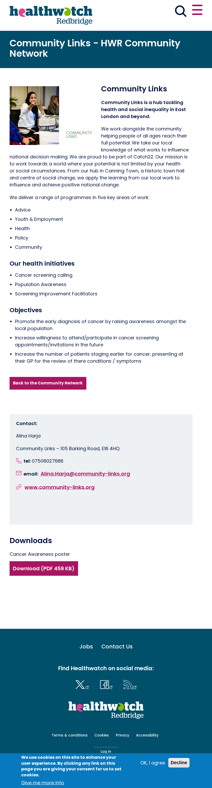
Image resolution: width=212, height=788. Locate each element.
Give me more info (42, 782)
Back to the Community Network (48, 383)
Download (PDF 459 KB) (43, 568)
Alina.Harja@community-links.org (85, 473)
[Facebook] (107, 684)
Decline (179, 762)
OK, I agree (152, 763)
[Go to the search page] (180, 12)
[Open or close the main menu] (197, 11)
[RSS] (130, 684)
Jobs (86, 646)
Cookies (101, 735)
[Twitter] (83, 684)
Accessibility (147, 735)
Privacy (122, 735)
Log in (106, 751)
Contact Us (117, 646)
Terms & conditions (70, 735)
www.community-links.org (60, 487)
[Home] (51, 15)
